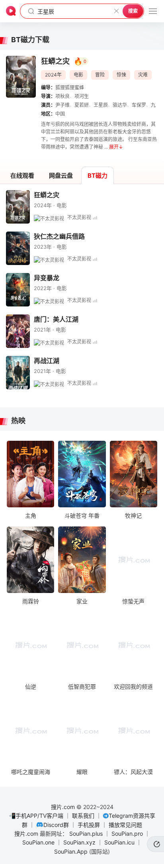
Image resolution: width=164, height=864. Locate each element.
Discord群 (56, 824)
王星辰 (101, 105)
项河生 (81, 96)
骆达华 (120, 105)
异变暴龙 (46, 278)
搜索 (133, 11)
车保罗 (139, 105)
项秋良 (62, 96)
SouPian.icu (119, 842)
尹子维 (62, 105)
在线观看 (22, 175)
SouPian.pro (127, 833)
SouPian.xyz (79, 842)
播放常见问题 (125, 824)
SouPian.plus (86, 833)
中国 (60, 114)
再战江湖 (46, 361)
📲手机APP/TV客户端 (36, 815)
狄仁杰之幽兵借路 (59, 236)
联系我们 (83, 815)
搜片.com (63, 806)
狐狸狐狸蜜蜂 (69, 87)
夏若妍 (81, 105)
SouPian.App (71, 851)
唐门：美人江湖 (56, 319)
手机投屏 (89, 824)
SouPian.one (38, 842)
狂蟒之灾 (46, 195)
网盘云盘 (61, 175)
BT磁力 (97, 175)
